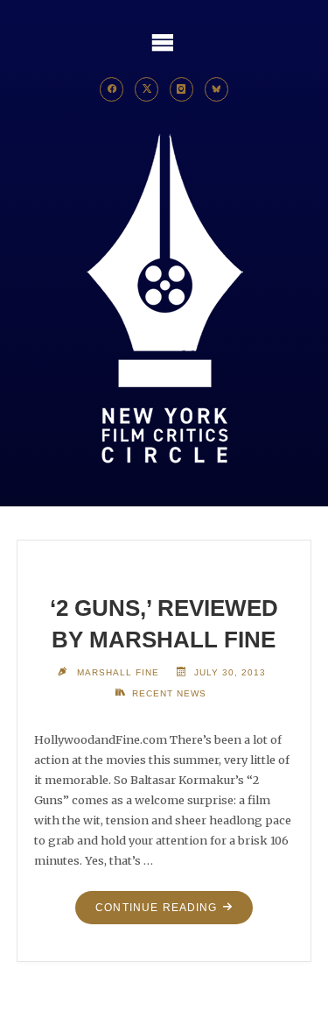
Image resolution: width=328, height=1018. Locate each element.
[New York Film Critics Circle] (164, 300)
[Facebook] (112, 89)
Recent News (169, 693)
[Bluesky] (217, 89)
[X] (147, 89)
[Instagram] (182, 89)
